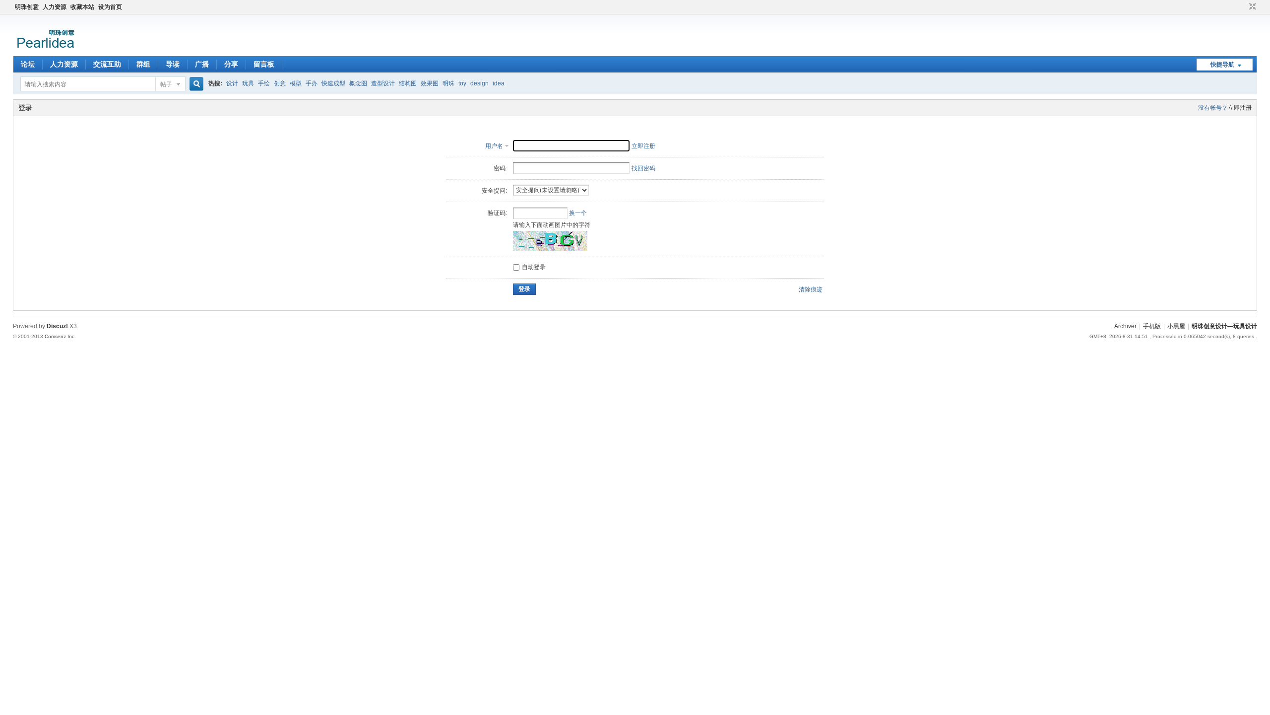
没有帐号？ (1213, 107)
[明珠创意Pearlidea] (45, 50)
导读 (173, 64)
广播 (202, 64)
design (479, 83)
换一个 (578, 213)
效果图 (430, 83)
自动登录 (534, 267)
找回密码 (643, 168)
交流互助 (107, 64)
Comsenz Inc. (60, 336)
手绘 (264, 83)
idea (499, 83)
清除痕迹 (811, 289)
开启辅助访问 (1243, 6)
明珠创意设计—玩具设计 (1224, 326)
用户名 (494, 146)
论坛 (28, 64)
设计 (232, 83)
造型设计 (383, 83)
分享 (231, 64)
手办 (312, 83)
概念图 (358, 83)
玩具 (248, 83)
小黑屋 (1176, 326)
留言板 (264, 64)
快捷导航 (1222, 64)
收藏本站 (82, 6)
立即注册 (1240, 107)
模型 (296, 83)
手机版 (1152, 326)
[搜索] (195, 84)
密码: (500, 168)
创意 (280, 83)
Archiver (1125, 326)
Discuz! (57, 326)
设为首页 (110, 6)
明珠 (448, 83)
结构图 (408, 83)
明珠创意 (27, 6)
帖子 (166, 84)
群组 (143, 64)
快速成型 (333, 83)
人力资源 (54, 6)
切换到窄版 (1251, 6)
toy (462, 83)
